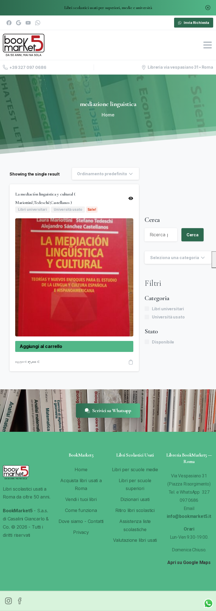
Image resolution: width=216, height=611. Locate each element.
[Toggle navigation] (207, 45)
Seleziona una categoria (174, 257)
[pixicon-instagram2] (8, 600)
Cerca (152, 220)
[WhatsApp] (37, 23)
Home (108, 115)
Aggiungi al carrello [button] (41, 346)
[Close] (208, 7)
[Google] (18, 23)
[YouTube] (28, 23)
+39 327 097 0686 (27, 67)
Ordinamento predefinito (102, 173)
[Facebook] (9, 23)
